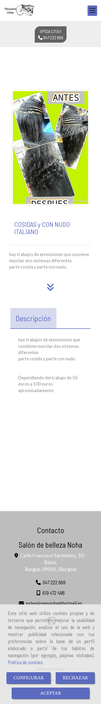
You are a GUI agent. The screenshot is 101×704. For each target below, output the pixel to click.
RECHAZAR (75, 677)
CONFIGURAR (28, 677)
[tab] (33, 318)
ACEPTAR (50, 693)
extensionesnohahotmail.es (54, 603)
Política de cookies (25, 662)
